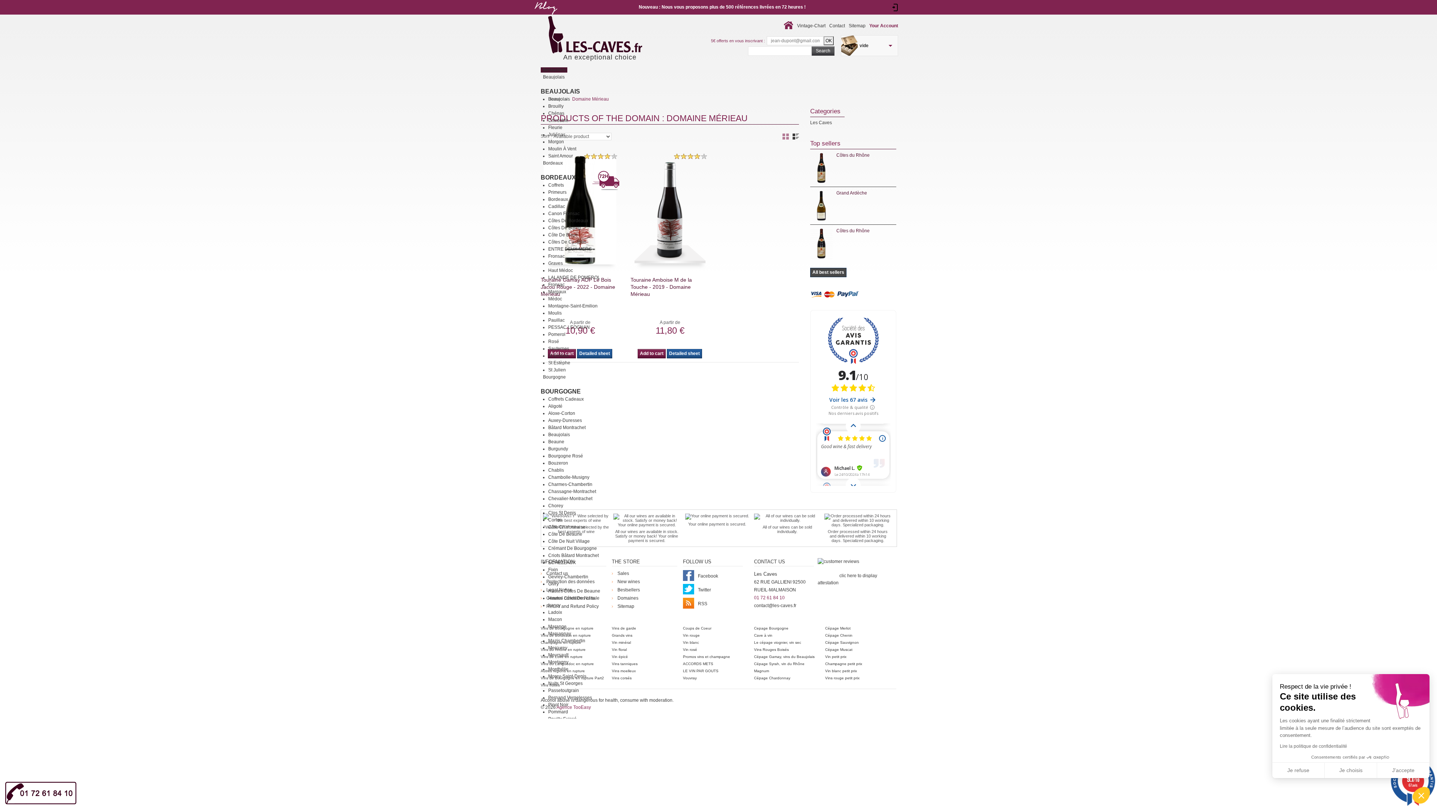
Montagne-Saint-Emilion (573, 306)
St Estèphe (559, 362)
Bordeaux (558, 177)
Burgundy (558, 449)
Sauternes (558, 348)
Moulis (555, 313)
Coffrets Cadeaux (566, 399)
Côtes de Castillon (567, 242)
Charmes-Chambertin (570, 484)
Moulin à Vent (562, 149)
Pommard (558, 711)
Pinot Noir (558, 704)
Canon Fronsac (564, 213)
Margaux (557, 291)
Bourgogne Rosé (565, 456)
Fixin (553, 569)
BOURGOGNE (561, 391)
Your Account (883, 25)
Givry (553, 584)
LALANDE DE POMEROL (574, 277)
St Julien (557, 370)
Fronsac (556, 256)
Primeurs (557, 192)
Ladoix (555, 612)
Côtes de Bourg (564, 227)
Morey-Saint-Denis (567, 676)
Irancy (554, 605)
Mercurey (557, 648)
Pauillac (556, 320)
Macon (555, 619)
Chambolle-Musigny (568, 477)
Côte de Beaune (565, 534)
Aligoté (555, 406)
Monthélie (558, 669)
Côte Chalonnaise (566, 527)
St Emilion (558, 355)
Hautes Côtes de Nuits (571, 598)
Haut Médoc (560, 270)
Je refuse (1298, 770)
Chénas (556, 113)
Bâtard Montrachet (567, 427)
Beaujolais (560, 91)
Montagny (558, 662)
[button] (1421, 795)
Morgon (556, 141)
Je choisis (1351, 770)
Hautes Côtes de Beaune (574, 591)
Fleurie (555, 127)
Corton (555, 520)
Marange (557, 626)
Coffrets (556, 185)
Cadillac (556, 206)
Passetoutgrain (563, 690)
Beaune (556, 441)
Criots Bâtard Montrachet (573, 555)
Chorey (555, 505)
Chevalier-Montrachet (570, 498)
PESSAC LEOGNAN (569, 327)
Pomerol (556, 334)
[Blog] (545, 16)
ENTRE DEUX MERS (570, 249)
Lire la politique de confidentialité (1313, 746)
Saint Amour (560, 156)
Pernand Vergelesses (570, 697)
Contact (837, 25)
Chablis (556, 470)
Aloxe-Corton (561, 413)
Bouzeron (558, 463)
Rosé (553, 341)
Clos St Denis (562, 512)
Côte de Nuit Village (569, 541)
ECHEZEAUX (562, 562)
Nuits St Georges (565, 683)
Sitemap (857, 25)
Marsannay (559, 633)
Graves (555, 263)
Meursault (558, 655)
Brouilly (556, 106)
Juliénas (556, 134)
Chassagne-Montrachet (572, 491)
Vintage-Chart (811, 25)
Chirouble (558, 120)
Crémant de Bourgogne (572, 548)
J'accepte (1403, 770)
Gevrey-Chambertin (568, 576)
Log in (895, 7)
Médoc (555, 299)
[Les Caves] (610, 35)
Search (823, 50)
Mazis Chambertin (566, 640)
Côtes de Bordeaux (568, 220)
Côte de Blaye (563, 235)
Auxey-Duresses (565, 420)
